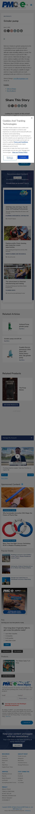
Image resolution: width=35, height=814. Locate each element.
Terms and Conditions (21, 142)
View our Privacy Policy (19, 152)
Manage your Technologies (10, 157)
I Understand (23, 157)
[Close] (32, 118)
